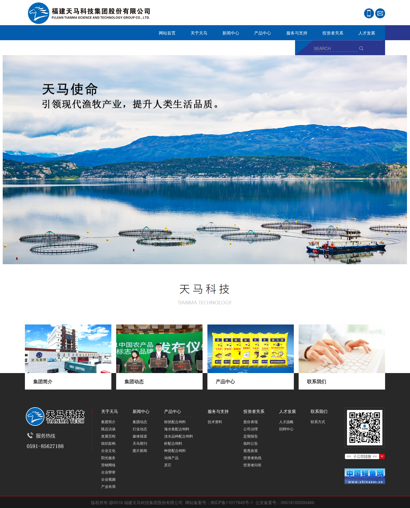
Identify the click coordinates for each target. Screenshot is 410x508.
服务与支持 (293, 34)
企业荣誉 (108, 471)
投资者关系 (329, 34)
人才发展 (363, 34)
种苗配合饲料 (175, 450)
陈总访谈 (108, 428)
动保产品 (171, 457)
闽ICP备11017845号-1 (231, 502)
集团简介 (43, 381)
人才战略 (286, 421)
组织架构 (108, 443)
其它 (167, 464)
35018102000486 (297, 502)
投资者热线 (252, 457)
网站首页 (167, 33)
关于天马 (195, 34)
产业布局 (108, 486)
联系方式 (318, 421)
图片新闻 (140, 450)
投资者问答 (252, 464)
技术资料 (215, 421)
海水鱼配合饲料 (176, 428)
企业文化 (108, 450)
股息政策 (250, 450)
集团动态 (134, 381)
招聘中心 (286, 428)
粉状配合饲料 (175, 421)
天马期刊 (140, 443)
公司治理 (250, 428)
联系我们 (37, 49)
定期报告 (250, 435)
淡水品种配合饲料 (178, 435)
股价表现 (250, 421)
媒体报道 (140, 435)
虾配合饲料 (173, 443)
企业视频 (108, 479)
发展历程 (108, 435)
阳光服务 (108, 457)
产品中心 (259, 34)
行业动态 (140, 428)
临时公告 (250, 443)
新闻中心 (227, 34)
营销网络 (108, 464)
